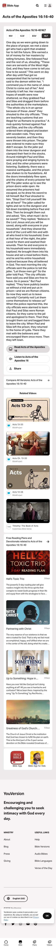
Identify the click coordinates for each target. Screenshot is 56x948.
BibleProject (17, 428)
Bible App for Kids (37, 766)
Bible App (17, 766)
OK (47, 915)
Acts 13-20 (20, 424)
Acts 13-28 (20, 492)
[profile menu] (48, 5)
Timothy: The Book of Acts (28, 525)
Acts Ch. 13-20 (22, 458)
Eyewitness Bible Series (22, 529)
